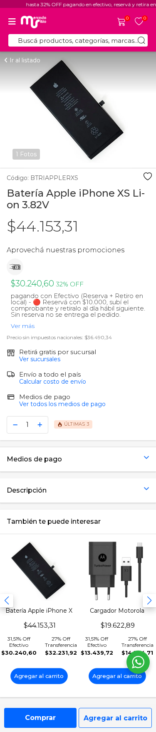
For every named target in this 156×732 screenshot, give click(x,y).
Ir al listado (24, 60)
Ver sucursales (39, 359)
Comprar (40, 718)
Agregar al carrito (115, 718)
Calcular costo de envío (52, 381)
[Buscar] (141, 40)
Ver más (23, 324)
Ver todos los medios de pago (62, 404)
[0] (121, 22)
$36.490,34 (98, 337)
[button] (149, 600)
